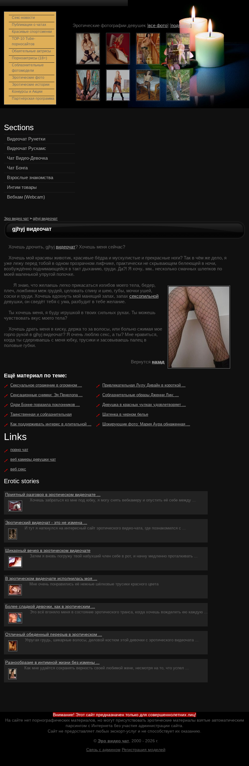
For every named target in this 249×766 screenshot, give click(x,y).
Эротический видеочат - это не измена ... (46, 522)
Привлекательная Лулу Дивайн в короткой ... (144, 385)
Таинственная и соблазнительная (41, 414)
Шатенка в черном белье (125, 414)
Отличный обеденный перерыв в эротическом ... (53, 634)
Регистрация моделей (143, 749)
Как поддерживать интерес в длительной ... (50, 424)
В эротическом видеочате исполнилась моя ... (51, 578)
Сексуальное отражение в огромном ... (46, 385)
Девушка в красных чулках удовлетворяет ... (144, 404)
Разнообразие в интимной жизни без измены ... (52, 662)
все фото (157, 25)
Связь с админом (103, 749)
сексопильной (144, 296)
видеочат (65, 246)
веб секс (18, 469)
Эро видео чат (16, 219)
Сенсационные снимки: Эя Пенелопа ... (46, 395)
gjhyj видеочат (45, 219)
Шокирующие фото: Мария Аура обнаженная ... (146, 424)
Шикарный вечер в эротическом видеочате (47, 550)
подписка (180, 25)
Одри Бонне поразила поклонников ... (45, 404)
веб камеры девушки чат (33, 459)
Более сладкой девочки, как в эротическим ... (50, 606)
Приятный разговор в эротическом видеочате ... (53, 494)
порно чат (19, 449)
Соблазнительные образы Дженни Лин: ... (140, 395)
